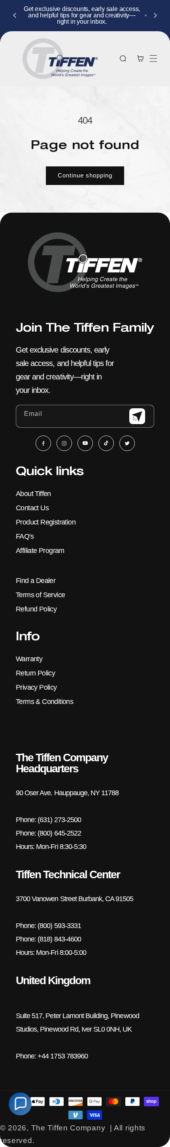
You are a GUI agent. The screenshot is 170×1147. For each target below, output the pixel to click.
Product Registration (46, 522)
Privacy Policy (36, 687)
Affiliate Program (40, 551)
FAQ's (25, 536)
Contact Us (32, 508)
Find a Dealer (35, 581)
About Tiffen (33, 494)
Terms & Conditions (44, 702)
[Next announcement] (155, 15)
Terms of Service (40, 595)
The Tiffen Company (68, 1128)
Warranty (29, 659)
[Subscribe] (137, 416)
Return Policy (35, 673)
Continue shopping (85, 175)
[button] (153, 58)
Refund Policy (36, 609)
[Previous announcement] (14, 15)
